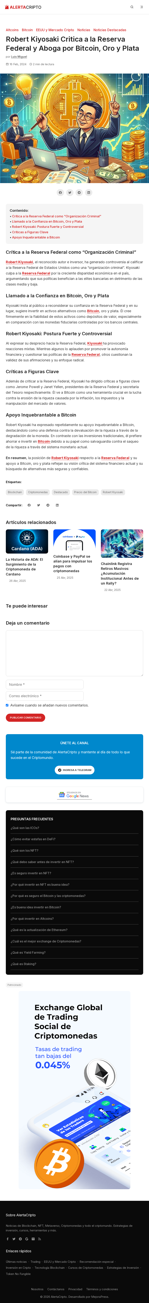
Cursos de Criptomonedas (85, 1268)
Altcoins (12, 30)
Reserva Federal (36, 273)
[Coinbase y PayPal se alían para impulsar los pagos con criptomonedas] (74, 550)
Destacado (61, 492)
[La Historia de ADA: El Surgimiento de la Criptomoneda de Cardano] (27, 553)
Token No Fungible (18, 1274)
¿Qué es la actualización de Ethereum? (39, 930)
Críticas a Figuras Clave (30, 232)
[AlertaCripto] (23, 7)
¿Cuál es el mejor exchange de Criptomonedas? (46, 941)
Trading (35, 1262)
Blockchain (15, 492)
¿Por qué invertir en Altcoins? (32, 919)
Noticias (83, 30)
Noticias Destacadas (110, 30)
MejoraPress (99, 1297)
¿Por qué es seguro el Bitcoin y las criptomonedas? (48, 896)
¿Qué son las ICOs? (25, 828)
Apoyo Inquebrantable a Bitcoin (36, 237)
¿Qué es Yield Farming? (28, 952)
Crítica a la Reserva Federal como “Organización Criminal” (56, 216)
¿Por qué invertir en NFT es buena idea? (40, 884)
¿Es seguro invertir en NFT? (31, 873)
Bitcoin (27, 30)
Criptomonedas (38, 492)
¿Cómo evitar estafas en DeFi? (33, 839)
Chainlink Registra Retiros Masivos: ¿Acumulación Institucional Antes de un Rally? (120, 573)
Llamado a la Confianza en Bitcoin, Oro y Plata (47, 221)
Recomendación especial (96, 1262)
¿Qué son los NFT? (24, 850)
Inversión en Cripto (18, 1268)
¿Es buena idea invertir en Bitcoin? (36, 907)
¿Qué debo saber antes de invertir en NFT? (42, 862)
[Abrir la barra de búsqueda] (132, 7)
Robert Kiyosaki (19, 262)
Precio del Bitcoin (85, 492)
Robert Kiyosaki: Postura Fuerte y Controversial (48, 227)
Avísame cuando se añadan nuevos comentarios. (49, 705)
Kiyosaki (95, 343)
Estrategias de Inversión (123, 1268)
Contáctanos (55, 1289)
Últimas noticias (16, 1262)
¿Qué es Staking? (23, 964)
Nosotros (37, 1289)
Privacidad (75, 1289)
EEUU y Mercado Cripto (55, 30)
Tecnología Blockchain (50, 1268)
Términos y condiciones (102, 1289)
